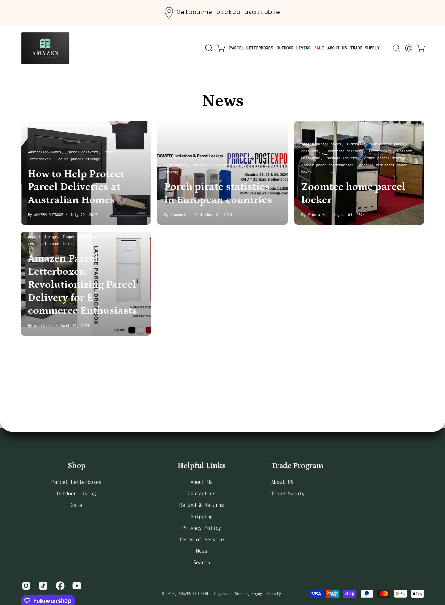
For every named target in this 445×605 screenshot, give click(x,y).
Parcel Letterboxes (76, 482)
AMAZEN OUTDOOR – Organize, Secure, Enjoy (220, 593)
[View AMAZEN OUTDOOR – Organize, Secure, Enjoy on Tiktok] (42, 585)
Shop (77, 465)
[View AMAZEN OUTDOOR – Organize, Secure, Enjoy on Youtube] (76, 585)
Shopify (273, 593)
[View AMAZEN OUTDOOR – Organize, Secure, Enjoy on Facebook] (59, 585)
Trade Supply (288, 493)
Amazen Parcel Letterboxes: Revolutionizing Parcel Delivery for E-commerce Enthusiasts (82, 285)
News (223, 101)
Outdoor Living (76, 493)
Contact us (202, 493)
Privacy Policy (201, 528)
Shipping (202, 516)
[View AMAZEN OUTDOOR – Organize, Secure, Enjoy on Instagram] (25, 585)
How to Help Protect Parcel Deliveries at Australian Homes (76, 187)
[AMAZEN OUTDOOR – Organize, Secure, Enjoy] (45, 48)
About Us (202, 482)
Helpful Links (202, 465)
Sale (76, 505)
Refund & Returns (201, 505)
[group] (222, 13)
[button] (209, 48)
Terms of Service (201, 539)
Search (201, 562)
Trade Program (297, 465)
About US (282, 482)
